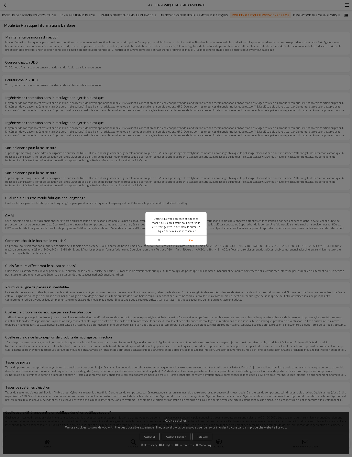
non (160, 240)
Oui (191, 240)
